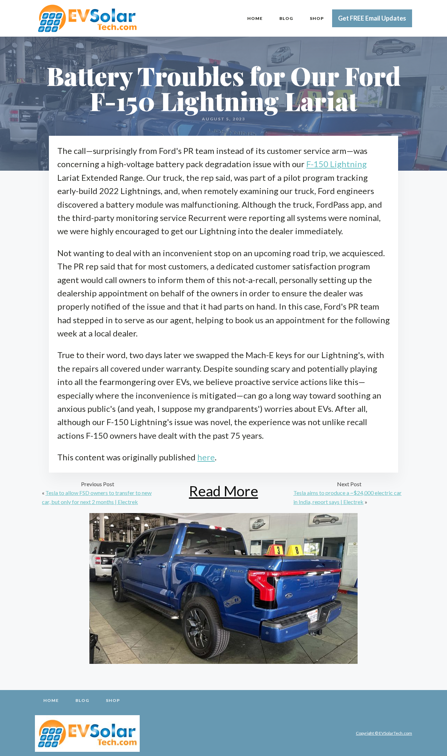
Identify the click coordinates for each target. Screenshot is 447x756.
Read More (223, 490)
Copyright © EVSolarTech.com (384, 733)
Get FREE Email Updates (372, 18)
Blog (286, 18)
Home (255, 18)
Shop (317, 18)
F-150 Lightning (336, 164)
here (206, 457)
